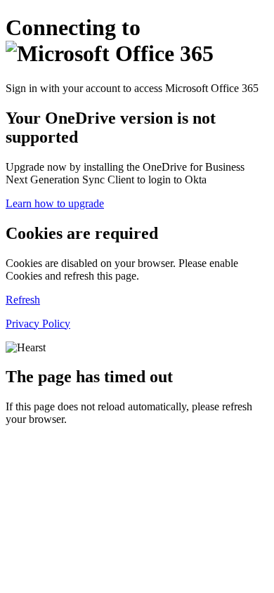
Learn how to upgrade (55, 203)
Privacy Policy (38, 324)
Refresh (23, 300)
